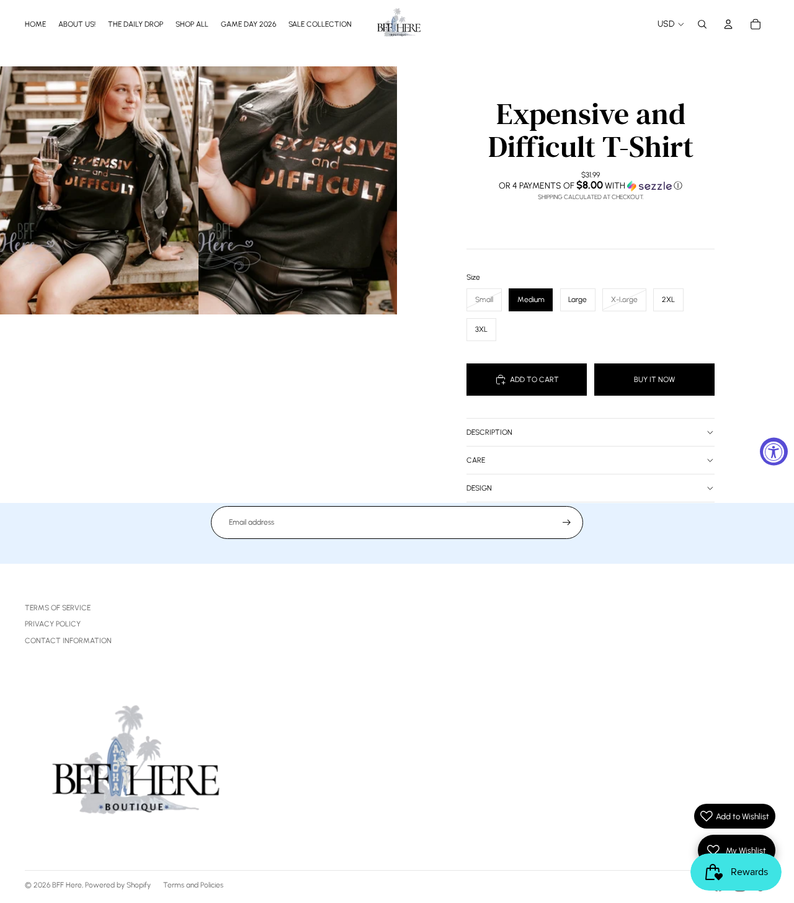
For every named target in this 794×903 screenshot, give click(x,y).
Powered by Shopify (118, 885)
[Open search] (702, 24)
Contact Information (68, 640)
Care (475, 460)
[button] (590, 185)
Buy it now (654, 379)
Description (489, 432)
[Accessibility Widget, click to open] (774, 452)
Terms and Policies (193, 885)
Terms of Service (58, 607)
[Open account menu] (728, 24)
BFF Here (67, 885)
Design (479, 488)
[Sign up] (567, 522)
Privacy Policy (53, 624)
